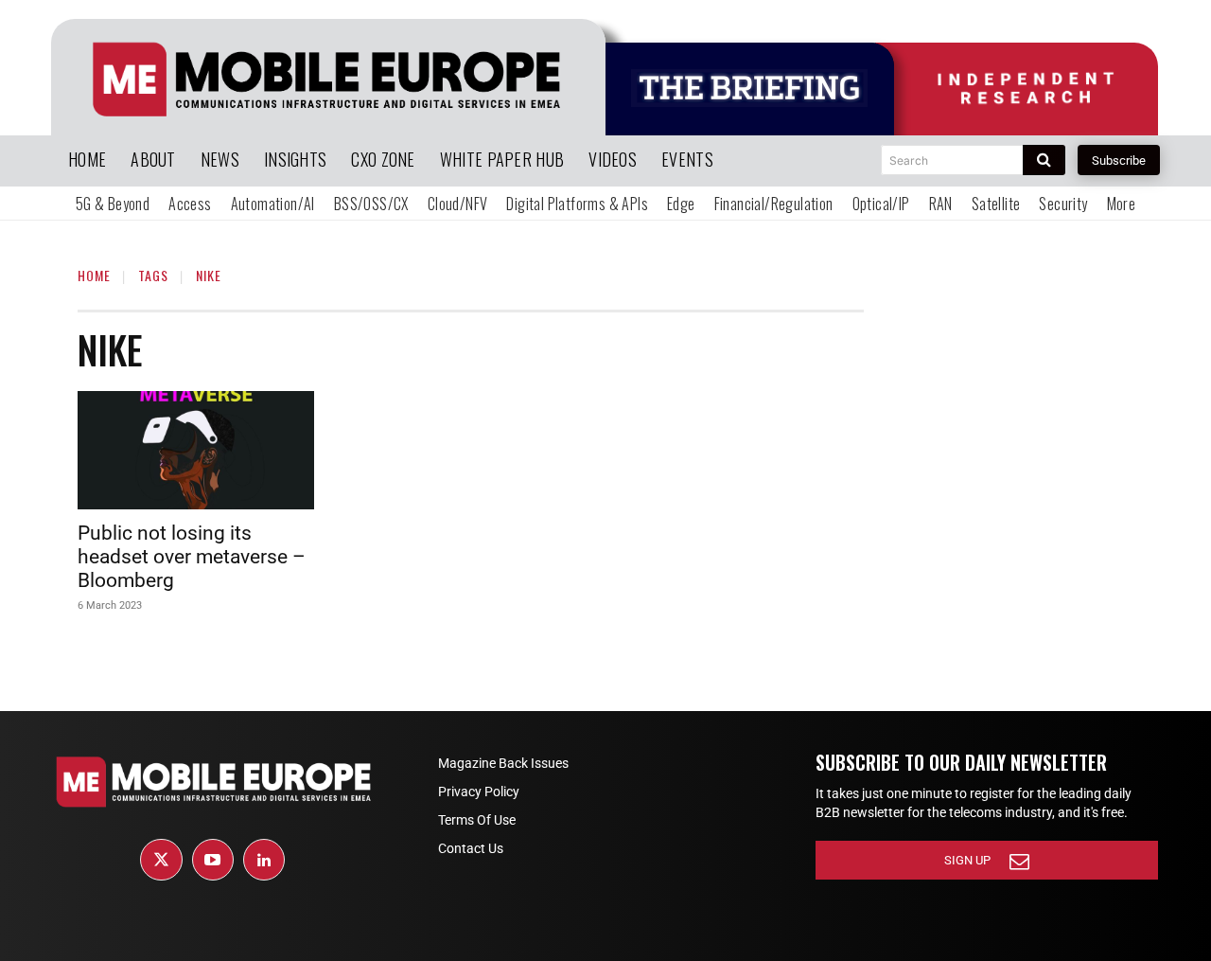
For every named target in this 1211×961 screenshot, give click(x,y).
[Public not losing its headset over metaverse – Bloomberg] (196, 450)
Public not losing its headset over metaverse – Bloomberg (192, 557)
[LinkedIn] (264, 860)
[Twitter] (161, 860)
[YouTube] (213, 860)
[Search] (1044, 160)
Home (94, 275)
